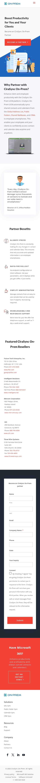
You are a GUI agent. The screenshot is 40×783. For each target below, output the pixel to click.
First (10, 502)
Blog (5, 727)
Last (10, 513)
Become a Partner (16, 42)
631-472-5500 (14, 367)
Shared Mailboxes (18, 115)
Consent (12, 570)
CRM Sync (7, 716)
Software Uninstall (25, 777)
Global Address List (15, 111)
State (11, 550)
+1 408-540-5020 (19, 780)
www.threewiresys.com (13, 456)
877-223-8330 (15, 410)
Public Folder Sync (11, 709)
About (6, 741)
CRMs (33, 115)
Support (7, 730)
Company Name (16, 530)
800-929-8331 (21, 390)
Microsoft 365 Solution (25, 774)
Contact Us (8, 748)
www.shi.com (9, 433)
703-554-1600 (14, 387)
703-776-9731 (15, 450)
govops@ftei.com (10, 372)
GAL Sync (7, 706)
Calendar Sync (9, 713)
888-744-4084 (15, 430)
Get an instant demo (19, 677)
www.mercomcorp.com (13, 413)
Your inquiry (14, 560)
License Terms (10, 777)
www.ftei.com (9, 370)
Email (11, 520)
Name (11, 494)
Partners (7, 744)
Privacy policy (9, 774)
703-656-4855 (12, 453)
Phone (11, 540)
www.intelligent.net (11, 393)
